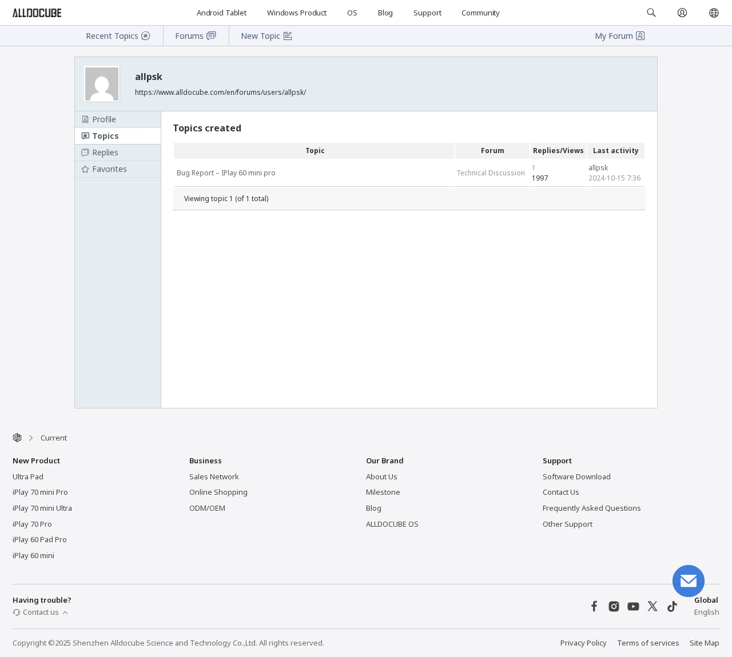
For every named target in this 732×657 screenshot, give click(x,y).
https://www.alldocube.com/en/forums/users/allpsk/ (220, 92)
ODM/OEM (207, 508)
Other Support (567, 524)
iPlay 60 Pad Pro (40, 539)
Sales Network (214, 476)
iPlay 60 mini (33, 555)
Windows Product (297, 12)
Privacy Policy (583, 643)
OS (352, 12)
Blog (385, 12)
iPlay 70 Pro (32, 524)
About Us (381, 476)
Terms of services (648, 643)
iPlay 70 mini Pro (40, 492)
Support (427, 12)
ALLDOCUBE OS (392, 524)
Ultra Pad (28, 476)
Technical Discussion (490, 173)
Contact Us (561, 492)
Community (481, 12)
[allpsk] (102, 84)
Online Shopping (218, 492)
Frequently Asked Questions (592, 508)
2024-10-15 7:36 (614, 178)
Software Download (577, 476)
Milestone (383, 492)
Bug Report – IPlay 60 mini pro (226, 173)
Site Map (704, 643)
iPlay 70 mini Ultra (42, 508)
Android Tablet (221, 12)
